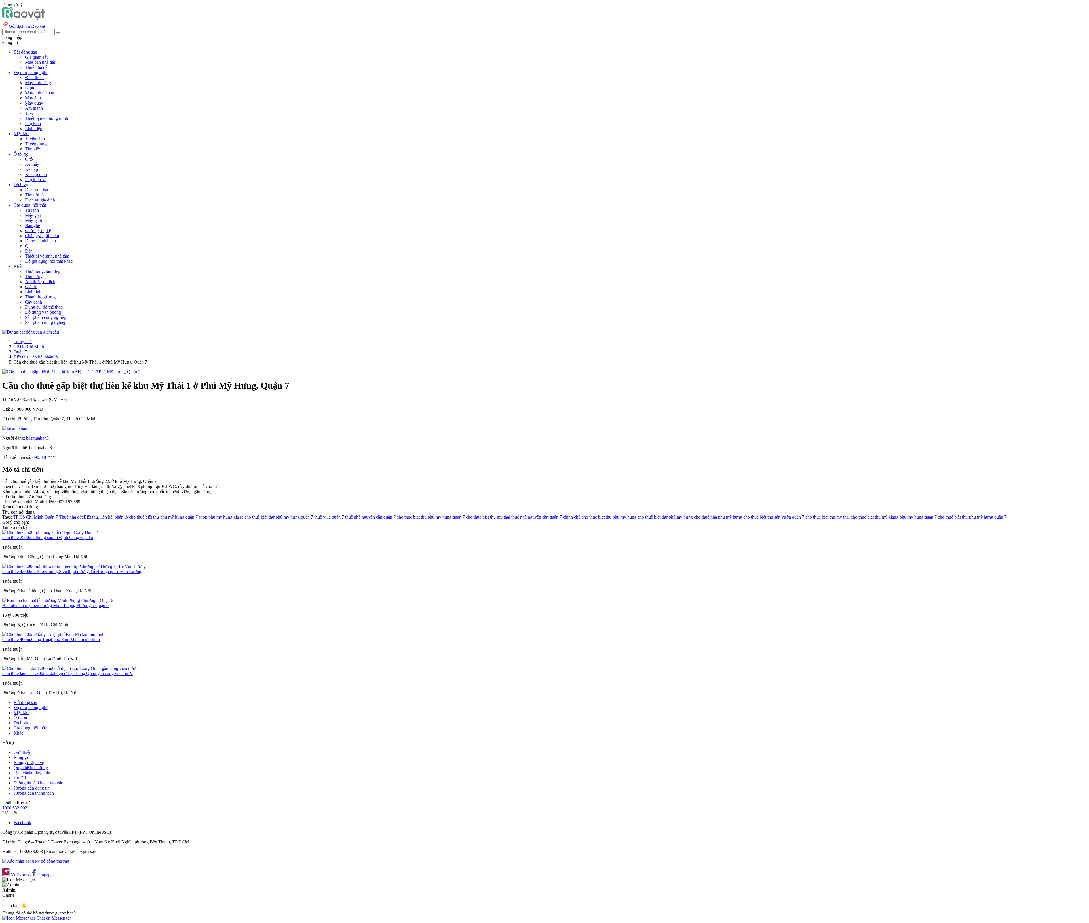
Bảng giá (22, 757)
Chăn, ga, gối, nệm (42, 235)
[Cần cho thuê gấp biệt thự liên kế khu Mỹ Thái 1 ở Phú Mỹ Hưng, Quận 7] (71, 371)
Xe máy (32, 164)
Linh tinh (33, 291)
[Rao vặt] (23, 18)
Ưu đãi (20, 777)
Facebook (22, 822)
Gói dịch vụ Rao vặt (27, 26)
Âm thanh (34, 108)
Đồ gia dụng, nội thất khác (49, 261)
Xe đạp (31, 169)
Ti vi (29, 113)
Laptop (31, 87)
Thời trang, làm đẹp (42, 271)
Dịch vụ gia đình (40, 200)
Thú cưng (34, 276)
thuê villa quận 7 (329, 517)
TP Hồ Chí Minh (29, 346)
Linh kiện (33, 128)
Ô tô (29, 159)
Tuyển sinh (35, 138)
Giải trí (31, 286)
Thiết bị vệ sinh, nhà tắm (47, 256)
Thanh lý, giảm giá (42, 296)
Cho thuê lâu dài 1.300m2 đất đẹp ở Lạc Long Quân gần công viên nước (67, 673)
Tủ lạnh (32, 210)
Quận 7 (20, 351)
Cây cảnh (33, 302)
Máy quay (34, 103)
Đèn (29, 251)
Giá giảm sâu (36, 57)
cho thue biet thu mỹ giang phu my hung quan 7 (894, 517)
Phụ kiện (33, 123)
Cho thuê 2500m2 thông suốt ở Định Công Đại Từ (47, 537)
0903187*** (43, 457)
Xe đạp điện (36, 174)
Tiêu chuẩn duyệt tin (32, 772)
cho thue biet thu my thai (488, 517)
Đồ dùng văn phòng (43, 312)
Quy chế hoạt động (31, 767)
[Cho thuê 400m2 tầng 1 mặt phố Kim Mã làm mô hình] (53, 634)
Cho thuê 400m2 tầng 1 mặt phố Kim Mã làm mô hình (51, 639)
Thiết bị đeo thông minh (46, 118)
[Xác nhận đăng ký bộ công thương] (35, 861)
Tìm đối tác (35, 194)
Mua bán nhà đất (40, 62)
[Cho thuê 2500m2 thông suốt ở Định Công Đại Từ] (50, 532)
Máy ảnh (33, 98)
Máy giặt (33, 215)
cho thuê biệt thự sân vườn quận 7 (773, 517)
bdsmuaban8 (37, 438)
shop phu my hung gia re (221, 517)
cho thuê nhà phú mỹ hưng (718, 517)
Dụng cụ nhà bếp (40, 240)
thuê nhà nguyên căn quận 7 (370, 517)
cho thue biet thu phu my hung (609, 517)
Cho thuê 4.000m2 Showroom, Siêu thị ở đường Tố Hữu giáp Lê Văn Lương (71, 571)
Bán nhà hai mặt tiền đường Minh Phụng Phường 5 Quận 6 (55, 605)
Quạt (29, 245)
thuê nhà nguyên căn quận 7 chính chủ (546, 517)
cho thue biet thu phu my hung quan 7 (431, 517)
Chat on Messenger (53, 918)
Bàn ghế (32, 225)
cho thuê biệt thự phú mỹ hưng (665, 517)
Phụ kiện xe (35, 179)
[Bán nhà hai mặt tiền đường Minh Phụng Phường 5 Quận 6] (57, 600)
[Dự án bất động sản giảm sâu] (30, 332)
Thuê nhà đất (36, 67)
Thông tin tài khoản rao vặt (38, 782)
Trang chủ (23, 341)
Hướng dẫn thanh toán (34, 793)
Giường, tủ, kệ (38, 230)
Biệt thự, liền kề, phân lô (36, 357)
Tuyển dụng (36, 143)
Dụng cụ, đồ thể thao (44, 307)
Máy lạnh (33, 220)
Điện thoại (34, 77)
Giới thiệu (22, 752)
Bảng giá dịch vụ (29, 762)
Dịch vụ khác (37, 189)
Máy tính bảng (38, 82)
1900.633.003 (14, 807)
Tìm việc (33, 149)
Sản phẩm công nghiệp (45, 317)
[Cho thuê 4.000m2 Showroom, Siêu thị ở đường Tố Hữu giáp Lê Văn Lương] (74, 566)
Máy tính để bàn (39, 92)
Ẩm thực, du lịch (40, 281)
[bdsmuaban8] (15, 428)
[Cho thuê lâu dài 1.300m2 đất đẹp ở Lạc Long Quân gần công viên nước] (69, 668)
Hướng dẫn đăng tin (32, 788)
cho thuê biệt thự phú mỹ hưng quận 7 (163, 517)
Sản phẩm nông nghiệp (45, 322)
